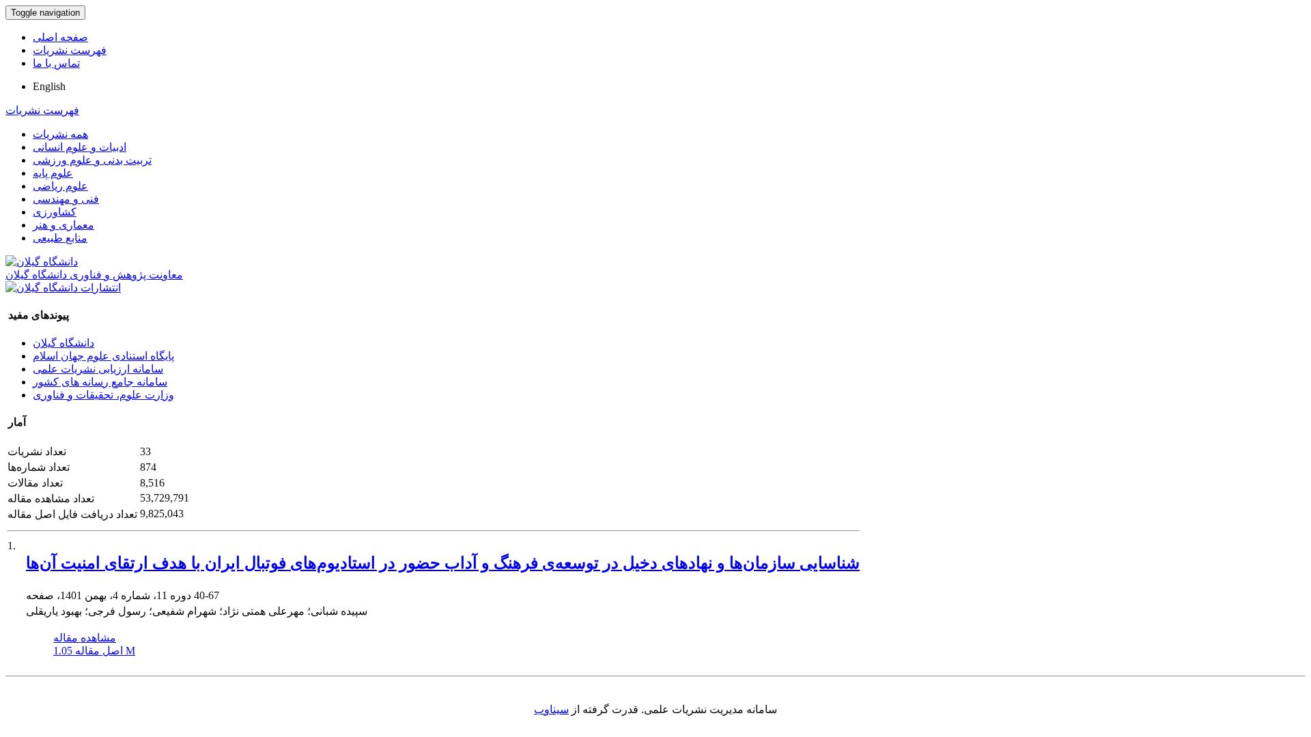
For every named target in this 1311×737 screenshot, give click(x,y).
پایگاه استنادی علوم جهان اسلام (103, 356)
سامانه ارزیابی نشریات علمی (98, 369)
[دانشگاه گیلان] (41, 262)
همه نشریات (60, 134)
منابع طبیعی (60, 238)
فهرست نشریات (70, 50)
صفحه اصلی (60, 37)
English (49, 86)
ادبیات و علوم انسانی (79, 147)
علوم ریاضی (60, 186)
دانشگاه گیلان (63, 343)
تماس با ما (56, 63)
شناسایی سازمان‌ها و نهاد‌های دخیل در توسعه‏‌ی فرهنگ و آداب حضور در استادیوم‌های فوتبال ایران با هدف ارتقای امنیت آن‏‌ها (443, 563)
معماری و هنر (63, 225)
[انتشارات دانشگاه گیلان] (63, 287)
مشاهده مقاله (84, 638)
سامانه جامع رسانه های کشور (100, 382)
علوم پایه (53, 173)
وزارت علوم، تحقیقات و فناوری (103, 395)
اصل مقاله (94, 650)
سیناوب (551, 709)
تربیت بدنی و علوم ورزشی (92, 160)
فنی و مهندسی (66, 199)
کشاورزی (54, 212)
